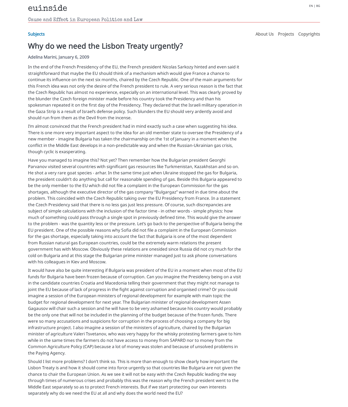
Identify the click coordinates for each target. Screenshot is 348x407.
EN (311, 5)
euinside (47, 9)
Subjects (36, 34)
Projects (286, 34)
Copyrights (309, 34)
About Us (265, 34)
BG (318, 5)
